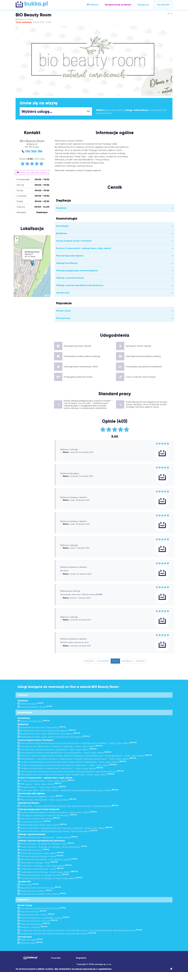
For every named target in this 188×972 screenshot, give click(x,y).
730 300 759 (33, 151)
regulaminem (104, 969)
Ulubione (94, 4)
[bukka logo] (30, 957)
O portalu (56, 958)
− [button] (16, 241)
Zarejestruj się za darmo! (118, 4)
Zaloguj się (143, 4)
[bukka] (42, 4)
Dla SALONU (163, 4)
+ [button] (16, 238)
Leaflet (47, 296)
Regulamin (81, 958)
